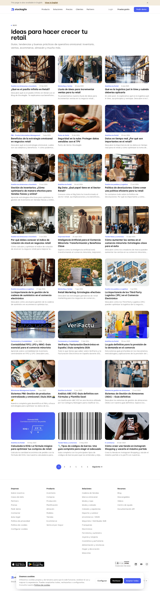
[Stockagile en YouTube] (141, 564)
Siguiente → (97, 467)
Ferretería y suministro (92, 533)
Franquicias (87, 525)
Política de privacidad (20, 521)
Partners (90, 9)
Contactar (15, 513)
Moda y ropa (87, 501)
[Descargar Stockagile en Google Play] (36, 564)
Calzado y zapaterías (91, 509)
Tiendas (49, 517)
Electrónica (87, 529)
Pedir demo (141, 9)
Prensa (14, 505)
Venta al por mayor (54, 525)
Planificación (52, 505)
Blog (119, 493)
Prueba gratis (123, 9)
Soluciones (57, 9)
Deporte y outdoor (90, 513)
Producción (51, 501)
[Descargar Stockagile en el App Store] (18, 564)
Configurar (102, 581)
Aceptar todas (132, 581)
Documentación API (126, 509)
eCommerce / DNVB (91, 517)
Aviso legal (15, 517)
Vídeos (120, 501)
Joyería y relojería (90, 537)
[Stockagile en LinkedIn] (136, 564)
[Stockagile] (19, 9)
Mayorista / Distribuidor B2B (94, 521)
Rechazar (116, 581)
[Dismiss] (147, 2)
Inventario (51, 493)
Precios (69, 9)
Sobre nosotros (17, 493)
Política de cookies (19, 525)
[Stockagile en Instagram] (146, 564)
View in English (51, 3)
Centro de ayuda (125, 505)
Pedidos (49, 513)
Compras (50, 497)
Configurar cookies (19, 529)
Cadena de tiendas (90, 493)
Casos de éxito (17, 497)
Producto (46, 9)
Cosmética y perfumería (92, 541)
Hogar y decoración (91, 549)
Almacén (50, 509)
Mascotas (86, 553)
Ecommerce (51, 521)
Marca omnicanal (90, 497)
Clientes (79, 9)
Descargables (124, 497)
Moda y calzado (89, 505)
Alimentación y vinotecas (93, 545)
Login (110, 9)
